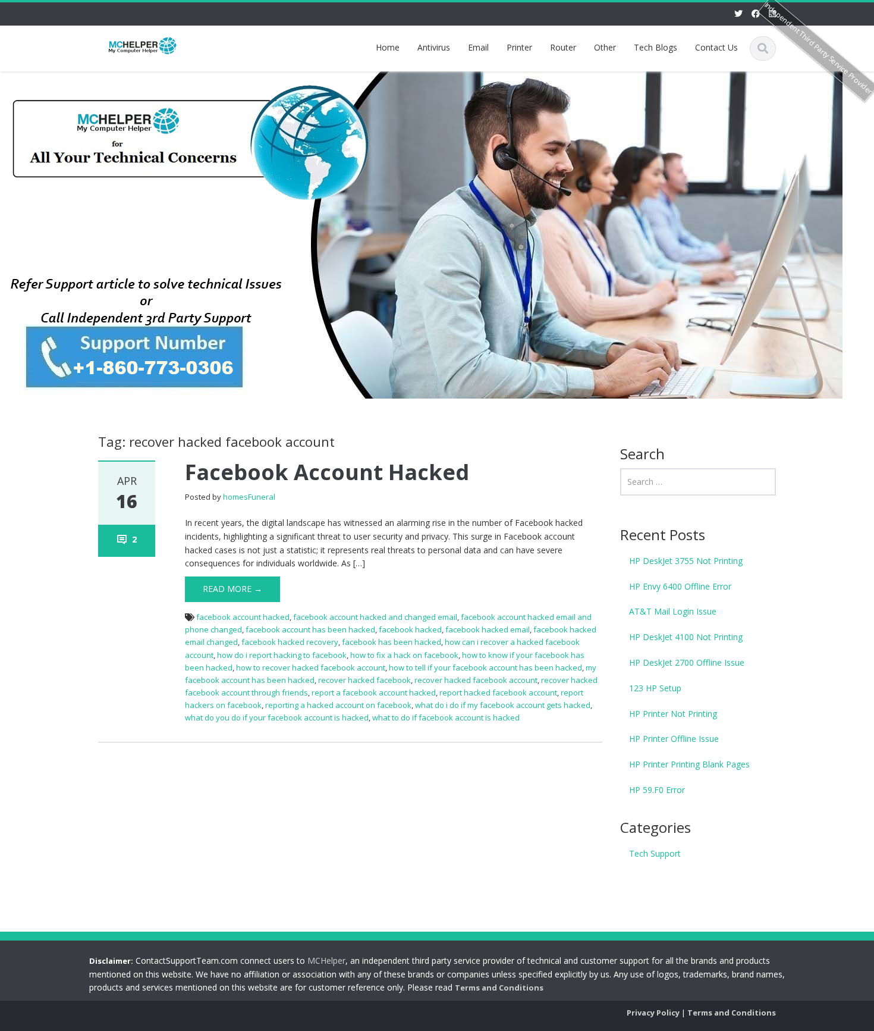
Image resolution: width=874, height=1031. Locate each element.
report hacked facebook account (498, 692)
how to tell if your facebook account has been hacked (485, 667)
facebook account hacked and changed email (375, 617)
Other (605, 47)
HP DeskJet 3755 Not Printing (686, 560)
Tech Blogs (655, 47)
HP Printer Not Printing (673, 713)
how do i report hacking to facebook (282, 655)
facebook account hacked (243, 617)
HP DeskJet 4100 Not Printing (686, 637)
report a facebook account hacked (374, 692)
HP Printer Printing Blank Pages (689, 764)
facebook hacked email (487, 629)
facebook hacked (410, 629)
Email (478, 47)
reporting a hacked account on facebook (338, 705)
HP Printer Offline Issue (674, 738)
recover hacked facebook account (475, 680)
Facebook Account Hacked (327, 472)
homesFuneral (249, 496)
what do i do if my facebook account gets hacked (502, 705)
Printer (519, 47)
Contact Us (716, 47)
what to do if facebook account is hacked (446, 717)
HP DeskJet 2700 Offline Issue (686, 662)
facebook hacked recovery (289, 642)
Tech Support (655, 853)
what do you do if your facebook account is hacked (277, 717)
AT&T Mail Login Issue (672, 611)
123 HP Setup (655, 688)
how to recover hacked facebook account (310, 667)
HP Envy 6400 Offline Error (680, 586)
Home (388, 47)
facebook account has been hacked (310, 629)
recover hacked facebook (364, 680)
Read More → (232, 588)
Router (563, 47)
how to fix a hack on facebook (404, 655)
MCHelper (326, 960)
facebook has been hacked (391, 642)
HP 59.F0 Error (657, 789)
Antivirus (433, 47)
